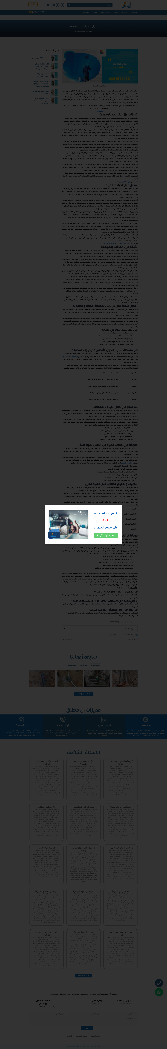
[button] (47, 508)
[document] (83, 524)
